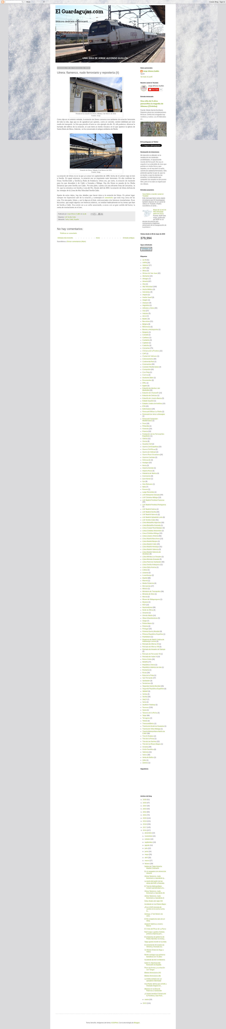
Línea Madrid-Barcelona (151, 539)
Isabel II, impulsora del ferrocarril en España (152, 964)
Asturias (145, 313)
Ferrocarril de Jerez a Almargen (153, 414)
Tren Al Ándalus (148, 736)
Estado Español (148, 401)
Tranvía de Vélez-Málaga (151, 729)
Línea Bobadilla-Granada (151, 525)
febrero (147, 864)
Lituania (145, 573)
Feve (144, 423)
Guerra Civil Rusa (148, 449)
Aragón (145, 300)
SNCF (144, 699)
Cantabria (145, 340)
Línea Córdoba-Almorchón (151, 531)
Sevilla (144, 697)
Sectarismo (146, 683)
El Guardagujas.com (79, 11)
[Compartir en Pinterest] (102, 214)
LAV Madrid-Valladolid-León (152, 517)
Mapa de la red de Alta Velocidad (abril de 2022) (159, 212)
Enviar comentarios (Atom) (76, 241)
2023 (145, 809)
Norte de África (147, 610)
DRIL (144, 383)
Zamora (145, 763)
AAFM (144, 263)
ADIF (144, 268)
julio (146, 848)
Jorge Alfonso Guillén (151, 71)
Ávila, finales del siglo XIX (153, 901)
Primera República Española (152, 634)
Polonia (145, 626)
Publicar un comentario (68, 233)
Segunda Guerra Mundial (151, 686)
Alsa (144, 284)
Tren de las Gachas (149, 741)
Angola (145, 295)
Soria (144, 702)
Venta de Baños (148, 757)
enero (147, 999)
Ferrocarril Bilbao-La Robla (152, 412)
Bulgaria (145, 332)
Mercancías (146, 586)
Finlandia (145, 426)
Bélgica (145, 324)
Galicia (144, 439)
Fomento (145, 429)
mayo (147, 854)
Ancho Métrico (147, 289)
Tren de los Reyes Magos (151, 744)
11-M (144, 260)
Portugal (145, 629)
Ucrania (145, 747)
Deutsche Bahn (147, 378)
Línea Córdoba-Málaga (150, 533)
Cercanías (146, 348)
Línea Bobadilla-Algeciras (151, 522)
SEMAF (145, 691)
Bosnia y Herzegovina (150, 329)
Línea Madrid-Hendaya (150, 547)
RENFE (145, 662)
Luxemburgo (146, 575)
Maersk (145, 581)
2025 (145, 803)
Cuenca (145, 375)
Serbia (144, 694)
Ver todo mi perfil (146, 77)
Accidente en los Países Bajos (155, 904)
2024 (145, 806)
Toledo (144, 721)
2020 (145, 818)
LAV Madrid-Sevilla (149, 512)
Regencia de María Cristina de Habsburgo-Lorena (153, 640)
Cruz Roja (146, 372)
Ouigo (144, 621)
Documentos (146, 380)
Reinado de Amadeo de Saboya (153, 649)
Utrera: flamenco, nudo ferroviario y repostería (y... (154, 877)
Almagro (145, 279)
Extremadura (147, 409)
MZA (144, 605)
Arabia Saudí (147, 297)
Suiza (144, 710)
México (145, 589)
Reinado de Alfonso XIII (150, 647)
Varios (144, 755)
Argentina (145, 305)
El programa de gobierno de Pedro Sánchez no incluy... (154, 938)
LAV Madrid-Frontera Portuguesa (154, 505)
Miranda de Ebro (148, 594)
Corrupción (146, 369)
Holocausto (146, 460)
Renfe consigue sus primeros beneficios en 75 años (154, 956)
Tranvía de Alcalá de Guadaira (153, 726)
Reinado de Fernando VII (151, 654)
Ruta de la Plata (148, 675)
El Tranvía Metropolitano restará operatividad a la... (154, 887)
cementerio (108, 198)
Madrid (144, 578)
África (144, 271)
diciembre (148, 833)
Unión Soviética (148, 749)
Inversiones (146, 476)
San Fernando (147, 678)
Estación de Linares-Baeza (152, 398)
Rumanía (145, 670)
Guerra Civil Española (150, 447)
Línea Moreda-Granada (150, 559)
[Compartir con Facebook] (99, 214)
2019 (145, 821)
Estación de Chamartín (150, 393)
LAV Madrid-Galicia (149, 509)
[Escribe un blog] (94, 214)
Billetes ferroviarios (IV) (152, 973)
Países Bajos (147, 623)
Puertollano (146, 637)
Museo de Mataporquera (151, 599)
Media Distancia (148, 583)
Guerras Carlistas (148, 457)
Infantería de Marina (149, 473)
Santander (146, 681)
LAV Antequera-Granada (151, 495)
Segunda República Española (153, 689)
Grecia (144, 441)
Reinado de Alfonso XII (150, 644)
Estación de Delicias (149, 395)
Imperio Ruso (147, 471)
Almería (145, 281)
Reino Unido (146, 659)
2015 (145, 1003)
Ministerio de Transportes (151, 591)
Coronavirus (146, 364)
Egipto (144, 386)
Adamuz (145, 265)
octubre (147, 839)
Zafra (144, 760)
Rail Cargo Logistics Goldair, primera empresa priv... (154, 933)
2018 (145, 824)
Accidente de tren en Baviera (154, 960)
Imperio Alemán (148, 468)
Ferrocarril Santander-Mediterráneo (150, 420)
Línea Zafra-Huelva (149, 567)
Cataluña (145, 345)
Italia (144, 487)
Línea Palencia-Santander (151, 562)
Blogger (137, 1023)
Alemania (145, 276)
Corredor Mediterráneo (150, 367)
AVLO (144, 316)
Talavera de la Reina (149, 713)
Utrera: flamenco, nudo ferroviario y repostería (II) (154, 892)
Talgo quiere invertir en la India (155, 942)
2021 (145, 815)
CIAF (144, 353)
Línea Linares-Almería (150, 536)
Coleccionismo (147, 359)
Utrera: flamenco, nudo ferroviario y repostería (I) (154, 897)
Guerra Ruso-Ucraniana (151, 455)
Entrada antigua (128, 238)
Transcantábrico (148, 723)
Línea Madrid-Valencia (150, 549)
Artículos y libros (148, 308)
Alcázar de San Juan (149, 273)
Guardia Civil (147, 444)
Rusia (144, 673)
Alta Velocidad (147, 287)
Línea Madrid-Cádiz (149, 544)
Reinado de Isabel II (149, 657)
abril (146, 858)
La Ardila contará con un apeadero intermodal (153, 980)
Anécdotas (146, 292)
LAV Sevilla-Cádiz (70, 217)
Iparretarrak (146, 479)
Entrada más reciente (65, 238)
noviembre (149, 836)
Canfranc (145, 337)
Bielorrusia (146, 327)
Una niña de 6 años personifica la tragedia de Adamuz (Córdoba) (151, 103)
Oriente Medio (147, 615)
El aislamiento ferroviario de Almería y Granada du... (154, 946)
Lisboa (144, 570)
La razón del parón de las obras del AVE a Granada (154, 882)
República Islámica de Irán (151, 667)
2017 (145, 827)
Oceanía (145, 613)
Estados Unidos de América (152, 403)
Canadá (145, 335)
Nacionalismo (147, 607)
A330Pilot (114, 1023)
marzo (147, 861)
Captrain (145, 343)
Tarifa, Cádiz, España (72, 219)
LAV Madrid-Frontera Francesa (153, 500)
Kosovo (145, 489)
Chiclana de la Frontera (150, 351)
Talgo (144, 715)
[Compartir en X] (97, 214)
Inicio (98, 238)
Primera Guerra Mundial (151, 631)
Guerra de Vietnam (149, 452)
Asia (144, 311)
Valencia (145, 752)
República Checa (148, 665)
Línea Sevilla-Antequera (151, 565)
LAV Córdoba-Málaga (150, 497)
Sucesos (145, 707)
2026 (145, 800)
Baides (144, 319)
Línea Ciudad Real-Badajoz (152, 528)
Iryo (143, 481)
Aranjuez (145, 303)
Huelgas (145, 463)
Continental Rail (148, 361)
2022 (145, 812)
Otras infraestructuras (150, 618)
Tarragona (146, 718)
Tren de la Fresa (148, 739)
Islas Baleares (147, 484)
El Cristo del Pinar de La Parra (155, 929)
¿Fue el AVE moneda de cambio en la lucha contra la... (154, 909)
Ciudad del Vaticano (149, 356)
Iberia (144, 465)
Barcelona (146, 321)
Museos (145, 602)
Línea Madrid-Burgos (149, 541)
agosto (147, 845)
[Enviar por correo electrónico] (92, 214)
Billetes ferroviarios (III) (152, 976)
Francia (145, 431)
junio (147, 851)
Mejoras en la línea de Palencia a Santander (153, 990)
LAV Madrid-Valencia (149, 514)
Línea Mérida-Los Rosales (151, 557)
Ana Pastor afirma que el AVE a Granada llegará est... (155, 985)
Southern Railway (148, 705)
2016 (145, 830)
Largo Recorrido (148, 492)
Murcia (144, 597)
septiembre (149, 842)
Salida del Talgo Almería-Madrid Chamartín (153, 867)
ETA (143, 406)
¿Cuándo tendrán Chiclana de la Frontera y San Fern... (155, 994)
